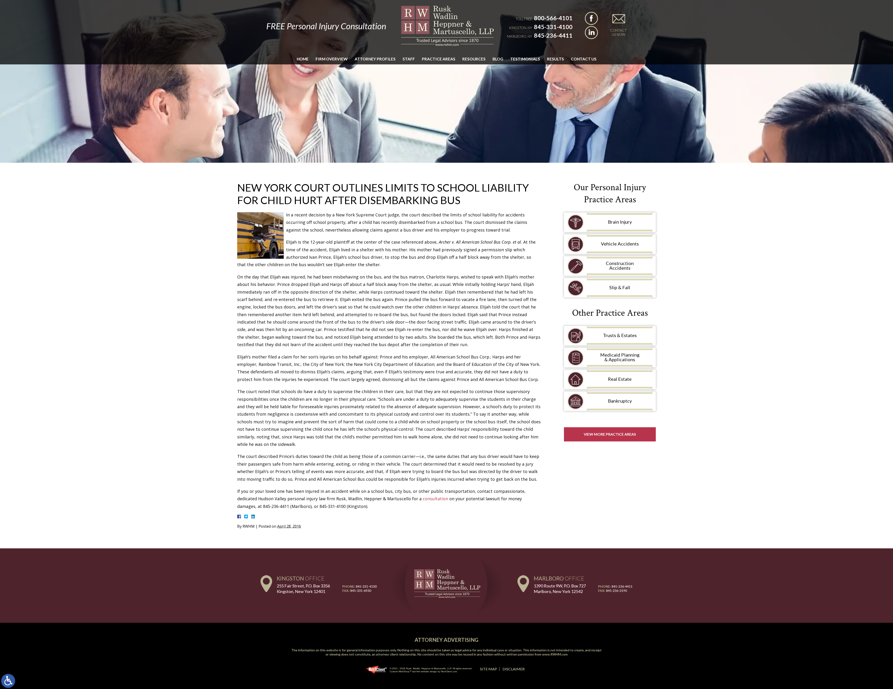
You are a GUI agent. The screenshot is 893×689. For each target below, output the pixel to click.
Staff (409, 58)
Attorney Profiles (375, 58)
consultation (435, 498)
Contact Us (583, 58)
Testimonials (525, 58)
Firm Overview (332, 58)
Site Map (488, 669)
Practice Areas (438, 58)
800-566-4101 (553, 17)
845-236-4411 (553, 35)
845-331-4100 (553, 26)
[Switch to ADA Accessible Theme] (8, 681)
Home (303, 58)
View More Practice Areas (610, 434)
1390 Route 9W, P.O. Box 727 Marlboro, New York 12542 (560, 588)
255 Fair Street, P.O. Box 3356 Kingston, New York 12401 (303, 588)
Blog (498, 58)
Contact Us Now (618, 32)
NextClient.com (449, 671)
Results (555, 58)
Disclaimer (514, 669)
